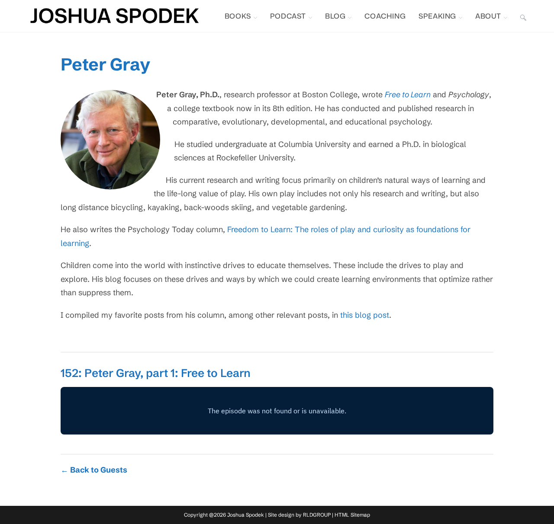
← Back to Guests (94, 470)
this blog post (364, 315)
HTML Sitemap (352, 514)
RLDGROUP (317, 514)
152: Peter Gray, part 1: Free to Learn (156, 373)
